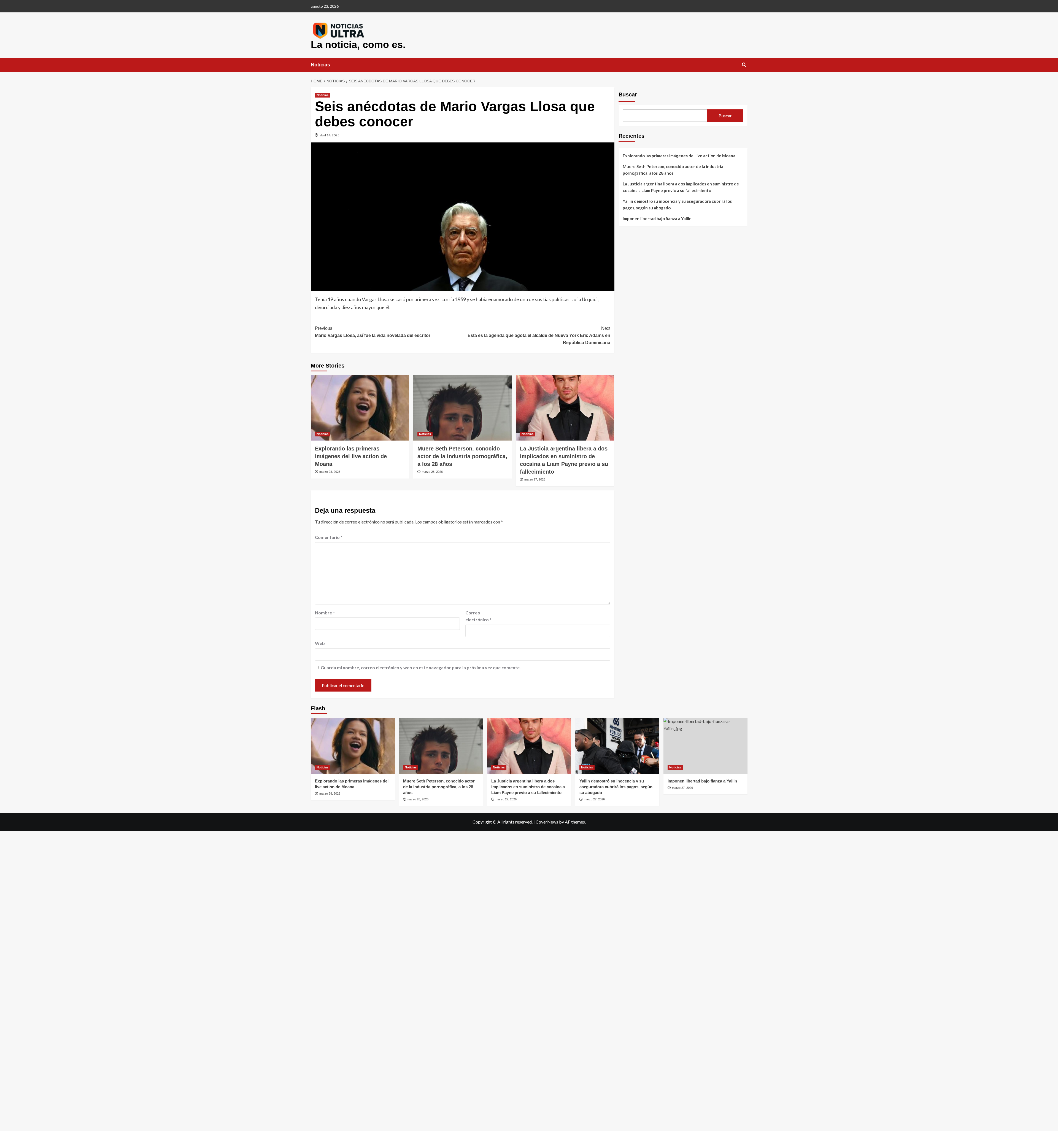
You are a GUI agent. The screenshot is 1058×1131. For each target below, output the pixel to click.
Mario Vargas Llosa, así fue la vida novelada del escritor (372, 332)
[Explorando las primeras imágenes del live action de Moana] (360, 408)
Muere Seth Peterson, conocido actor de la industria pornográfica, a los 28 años (462, 456)
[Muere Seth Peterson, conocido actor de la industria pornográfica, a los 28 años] (462, 408)
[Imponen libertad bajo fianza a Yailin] (705, 746)
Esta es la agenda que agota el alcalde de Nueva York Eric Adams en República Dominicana (539, 335)
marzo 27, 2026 (534, 479)
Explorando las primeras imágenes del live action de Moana (351, 456)
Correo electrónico (478, 616)
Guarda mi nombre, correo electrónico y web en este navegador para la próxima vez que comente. (421, 667)
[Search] (744, 65)
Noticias (320, 65)
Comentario (328, 537)
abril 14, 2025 (329, 135)
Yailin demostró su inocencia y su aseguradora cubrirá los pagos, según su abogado (677, 204)
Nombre (325, 612)
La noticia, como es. (358, 44)
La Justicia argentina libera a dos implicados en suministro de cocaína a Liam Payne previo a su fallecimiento (681, 187)
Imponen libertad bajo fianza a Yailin (657, 218)
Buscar (628, 94)
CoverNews (547, 821)
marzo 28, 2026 (329, 471)
